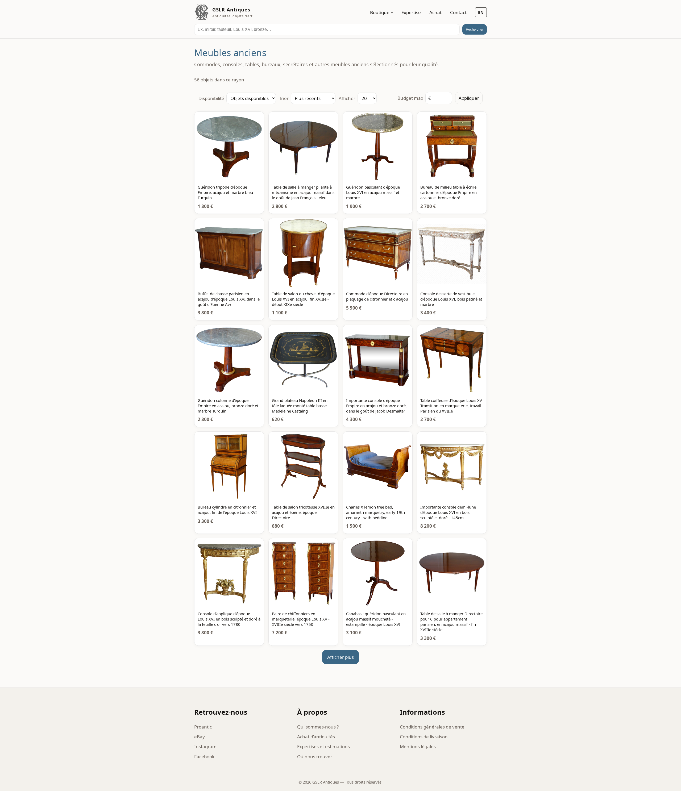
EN (481, 12)
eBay (199, 737)
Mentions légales (418, 746)
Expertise (411, 12)
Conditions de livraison (424, 737)
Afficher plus (340, 657)
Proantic (203, 727)
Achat (435, 12)
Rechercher (474, 29)
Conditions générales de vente (432, 727)
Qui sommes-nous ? (318, 727)
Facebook (204, 756)
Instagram (205, 746)
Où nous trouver (314, 756)
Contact (458, 12)
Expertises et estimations (323, 746)
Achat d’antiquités (316, 737)
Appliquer (469, 98)
